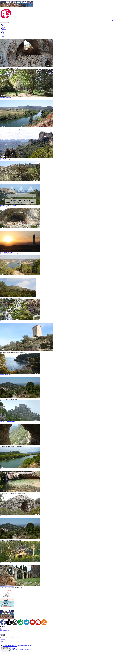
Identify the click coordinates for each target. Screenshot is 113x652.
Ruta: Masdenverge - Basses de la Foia (5, 97)
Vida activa (3, 27)
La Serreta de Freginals (3, 515)
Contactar (1, 628)
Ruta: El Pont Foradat (3, 158)
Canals (3, 31)
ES (112, 20)
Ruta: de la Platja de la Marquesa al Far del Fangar (7, 252)
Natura (3, 25)
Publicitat (1, 629)
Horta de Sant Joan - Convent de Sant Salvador (7, 586)
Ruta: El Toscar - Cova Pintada (4, 320)
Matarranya (2, 640)
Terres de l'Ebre (3, 639)
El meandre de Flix (3, 468)
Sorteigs (3, 33)
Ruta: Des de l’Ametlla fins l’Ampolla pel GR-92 (7, 374)
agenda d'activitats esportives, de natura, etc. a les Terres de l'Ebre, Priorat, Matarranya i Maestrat (18, 645)
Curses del (10, 646)
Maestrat (2, 641)
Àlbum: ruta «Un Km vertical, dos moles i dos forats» (7, 421)
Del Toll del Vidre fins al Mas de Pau (5, 492)
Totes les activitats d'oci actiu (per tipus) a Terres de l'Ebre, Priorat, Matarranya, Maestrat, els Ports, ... (17, 649)
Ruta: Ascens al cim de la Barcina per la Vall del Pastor (8, 181)
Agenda (3, 24)
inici (2, 34)
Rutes (3, 32)
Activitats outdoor (4, 29)
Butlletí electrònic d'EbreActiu (4, 630)
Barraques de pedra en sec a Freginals (5, 562)
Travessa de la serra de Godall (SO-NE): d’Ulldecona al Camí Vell (9, 539)
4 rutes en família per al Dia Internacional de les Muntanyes (8, 205)
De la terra (3, 28)
